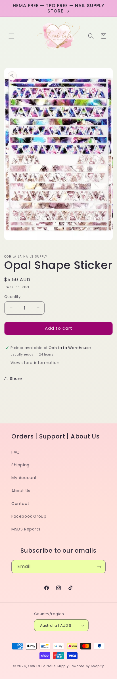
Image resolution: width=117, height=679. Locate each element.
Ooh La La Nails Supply (49, 666)
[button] (11, 36)
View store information (35, 362)
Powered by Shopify (87, 666)
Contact (20, 503)
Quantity (12, 296)
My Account (24, 477)
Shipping (20, 465)
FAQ (15, 452)
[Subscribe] (99, 566)
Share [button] (16, 378)
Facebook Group (28, 516)
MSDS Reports (25, 529)
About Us (20, 491)
